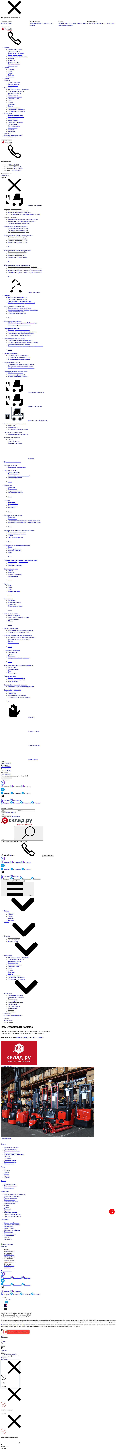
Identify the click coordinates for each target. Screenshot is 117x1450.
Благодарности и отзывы (16, 117)
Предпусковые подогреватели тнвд (19, 697)
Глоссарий (11, 104)
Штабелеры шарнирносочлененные (19, 325)
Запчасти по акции (14, 64)
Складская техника (14, 51)
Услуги (6, 67)
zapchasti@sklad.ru (10, 1262)
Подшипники (8, 599)
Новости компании (14, 82)
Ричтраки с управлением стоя (17, 299)
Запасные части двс (10, 470)
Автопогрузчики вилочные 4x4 (18, 228)
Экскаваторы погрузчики (16, 53)
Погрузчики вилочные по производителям (17, 250)
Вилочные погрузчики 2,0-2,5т (17, 239)
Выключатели (12, 652)
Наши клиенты (12, 128)
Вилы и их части (13, 643)
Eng (9, 1299)
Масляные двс (12, 506)
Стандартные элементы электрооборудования (18, 665)
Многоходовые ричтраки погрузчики (19, 301)
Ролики (10, 535)
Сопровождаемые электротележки (19, 330)
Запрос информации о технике (39, 23)
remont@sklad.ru (9, 1268)
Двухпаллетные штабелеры (16, 312)
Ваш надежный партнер (15, 115)
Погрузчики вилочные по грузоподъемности (18, 235)
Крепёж (6, 584)
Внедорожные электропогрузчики (18, 232)
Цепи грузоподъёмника (15, 537)
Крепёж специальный (15, 477)
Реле (9, 671)
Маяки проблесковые (14, 549)
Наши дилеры (12, 124)
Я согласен (4, 1359)
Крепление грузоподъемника (17, 534)
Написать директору (98, 23)
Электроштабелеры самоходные (14, 306)
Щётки (10, 564)
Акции (6, 78)
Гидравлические (13, 504)
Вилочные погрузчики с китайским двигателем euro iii (25, 270)
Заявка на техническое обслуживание (70, 23)
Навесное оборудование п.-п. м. (18, 562)
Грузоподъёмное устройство (17, 532)
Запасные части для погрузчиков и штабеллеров (19, 530)
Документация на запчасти (16, 111)
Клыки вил (11, 425)
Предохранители (13, 669)
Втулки (10, 570)
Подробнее (4, 1358)
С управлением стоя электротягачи (19, 357)
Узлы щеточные (13, 681)
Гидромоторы (12, 489)
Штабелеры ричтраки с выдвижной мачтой (21, 303)
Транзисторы (12, 673)
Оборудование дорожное (12, 437)
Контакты (11, 129)
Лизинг (10, 73)
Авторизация (16, 816)
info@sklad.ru (5, 175)
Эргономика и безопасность (13, 432)
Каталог (6, 47)
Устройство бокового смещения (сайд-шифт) (22, 637)
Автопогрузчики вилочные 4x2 (18, 230)
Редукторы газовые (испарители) (18, 632)
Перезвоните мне (6, 23)
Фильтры (7, 500)
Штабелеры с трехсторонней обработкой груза (22, 323)
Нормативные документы (16, 91)
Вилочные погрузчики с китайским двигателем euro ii (25, 272)
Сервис (10, 71)
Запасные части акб (10, 465)
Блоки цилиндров (13, 474)
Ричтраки (7, 295)
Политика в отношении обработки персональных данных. (19, 1325)
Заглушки (11, 572)
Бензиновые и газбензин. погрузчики (19, 212)
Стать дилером (109, 23)
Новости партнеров (14, 84)
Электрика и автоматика (12, 650)
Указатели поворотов (14, 550)
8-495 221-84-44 (18, 168)
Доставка (11, 77)
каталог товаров (38, 1037)
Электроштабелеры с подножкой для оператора (23, 310)
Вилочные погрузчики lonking (17, 252)
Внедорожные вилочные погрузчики (16, 226)
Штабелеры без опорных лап (17, 313)
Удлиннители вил (13, 427)
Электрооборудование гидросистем (15, 685)
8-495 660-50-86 (16, 170)
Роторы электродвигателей (16, 680)
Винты (10, 587)
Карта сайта (11, 131)
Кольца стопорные (14, 591)
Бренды (10, 106)
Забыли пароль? (11, 812)
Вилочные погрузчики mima (17, 254)
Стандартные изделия (11, 569)
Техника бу (11, 60)
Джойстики (11, 656)
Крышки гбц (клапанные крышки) (19, 476)
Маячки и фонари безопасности (18, 434)
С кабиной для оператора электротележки (21, 333)
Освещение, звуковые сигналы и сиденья (17, 545)
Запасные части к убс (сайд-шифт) (18, 639)
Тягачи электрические (11, 353)
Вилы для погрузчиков (15, 55)
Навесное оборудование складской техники (18, 635)
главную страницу (22, 1037)
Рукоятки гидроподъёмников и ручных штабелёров (24, 521)
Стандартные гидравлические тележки (20, 340)
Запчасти (11, 58)
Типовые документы (14, 93)
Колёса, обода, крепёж (11, 614)
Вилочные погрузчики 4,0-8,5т (17, 242)
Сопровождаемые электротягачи (18, 355)
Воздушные (11, 502)
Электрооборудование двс (12, 690)
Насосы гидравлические (15, 492)
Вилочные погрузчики (15, 49)
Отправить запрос (6, 140)
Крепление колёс (13, 619)
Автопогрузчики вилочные (12, 209)
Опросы (10, 102)
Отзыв (89, 23)
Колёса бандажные (14, 615)
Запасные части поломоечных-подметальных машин (20, 560)
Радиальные (12, 604)
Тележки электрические (11, 328)
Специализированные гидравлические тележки (23, 342)
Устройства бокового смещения (18, 429)
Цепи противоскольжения (12, 462)
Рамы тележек (12, 519)
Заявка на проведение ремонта (72, 24)
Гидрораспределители (15, 491)
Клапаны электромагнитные (17, 695)
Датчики (10, 654)
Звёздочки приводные (15, 574)
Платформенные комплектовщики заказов (21, 368)
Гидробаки (11, 487)
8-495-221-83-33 (16, 167)
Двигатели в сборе (14, 472)
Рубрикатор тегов (13, 98)
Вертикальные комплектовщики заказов (20, 366)
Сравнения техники (14, 108)
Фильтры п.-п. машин (15, 565)
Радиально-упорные (14, 602)
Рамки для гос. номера (15, 443)
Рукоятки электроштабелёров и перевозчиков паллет (24, 522)
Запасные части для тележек (13, 515)
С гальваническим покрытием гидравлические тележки (25, 346)
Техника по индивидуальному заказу (16, 371)
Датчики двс (12, 693)
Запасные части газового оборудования (20, 630)
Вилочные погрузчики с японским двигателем (22, 267)
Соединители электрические (17, 467)
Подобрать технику (18, 881)
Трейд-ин (11, 75)
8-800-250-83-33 (14, 165)
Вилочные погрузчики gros (16, 255)
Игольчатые (11, 600)
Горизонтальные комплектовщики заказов (21, 364)
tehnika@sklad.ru (9, 1257)
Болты (10, 585)
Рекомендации (12, 119)
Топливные (11, 507)
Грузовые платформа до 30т (16, 375)
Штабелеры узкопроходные (12, 321)
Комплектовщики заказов (12, 362)
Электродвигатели (10, 676)
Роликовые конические (15, 606)
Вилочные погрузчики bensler (17, 257)
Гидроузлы (11, 517)
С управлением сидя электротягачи (19, 359)
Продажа (11, 69)
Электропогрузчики (10, 217)
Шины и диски (12, 66)
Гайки (10, 589)
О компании (8, 113)
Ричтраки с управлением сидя (17, 297)
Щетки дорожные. (13, 441)
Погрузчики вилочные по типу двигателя (17, 265)
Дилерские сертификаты (15, 122)
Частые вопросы (13, 95)
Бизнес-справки (13, 120)
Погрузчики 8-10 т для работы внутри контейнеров (24, 214)
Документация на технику (16, 109)
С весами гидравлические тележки (19, 344)
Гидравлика (8, 485)
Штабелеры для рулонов (15, 373)
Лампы (10, 547)
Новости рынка (13, 86)
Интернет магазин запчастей (13, 135)
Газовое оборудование (11, 628)
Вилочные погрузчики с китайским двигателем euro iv (25, 269)
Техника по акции (13, 62)
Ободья (10, 621)
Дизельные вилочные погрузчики (18, 211)
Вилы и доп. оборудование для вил (15, 424)
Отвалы (10, 641)
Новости (7, 80)
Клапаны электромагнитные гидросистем (21, 686)
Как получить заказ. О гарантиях (18, 89)
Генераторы (11, 692)
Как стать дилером (14, 126)
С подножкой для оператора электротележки (22, 332)
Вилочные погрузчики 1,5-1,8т (17, 237)
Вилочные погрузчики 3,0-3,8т (17, 240)
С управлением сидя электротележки (19, 335)
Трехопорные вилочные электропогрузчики (21, 221)
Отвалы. (10, 439)
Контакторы (12, 667)
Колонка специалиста (15, 97)
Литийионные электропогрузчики (19, 223)
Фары (10, 552)
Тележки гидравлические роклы (14, 338)
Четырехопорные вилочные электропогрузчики (23, 219)
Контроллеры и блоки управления (18, 658)
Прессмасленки (13, 576)
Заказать (3, 1448)
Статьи (10, 100)
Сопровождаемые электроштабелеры (19, 308)
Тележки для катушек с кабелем (18, 376)
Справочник (8, 88)
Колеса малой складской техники (18, 617)
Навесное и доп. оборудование (17, 57)
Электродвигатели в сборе (16, 678)
